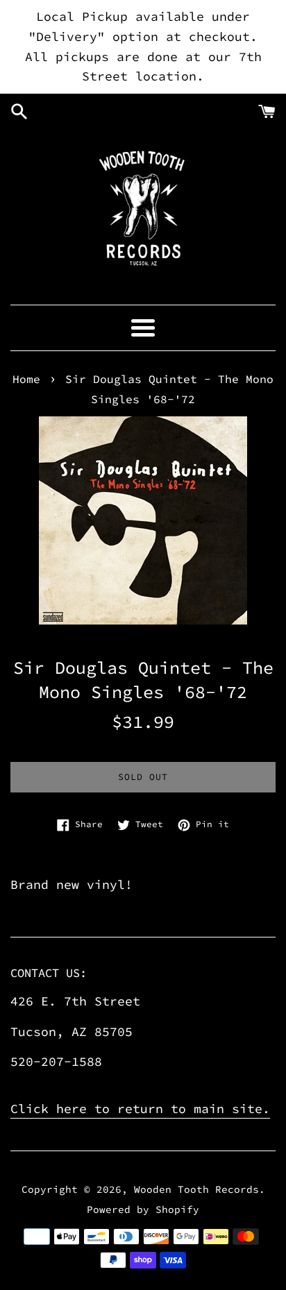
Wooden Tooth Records (196, 1189)
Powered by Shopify (143, 1209)
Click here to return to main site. (140, 1109)
